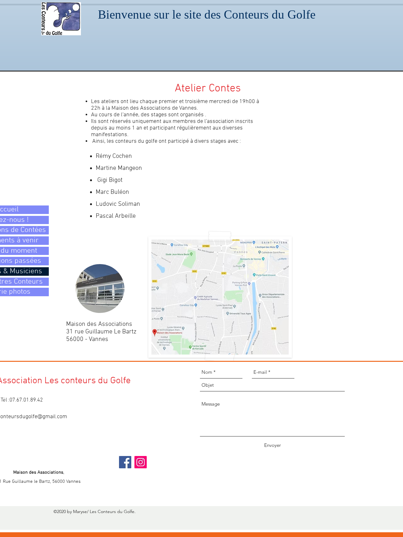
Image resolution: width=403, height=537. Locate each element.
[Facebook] (125, 462)
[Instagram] (140, 462)
